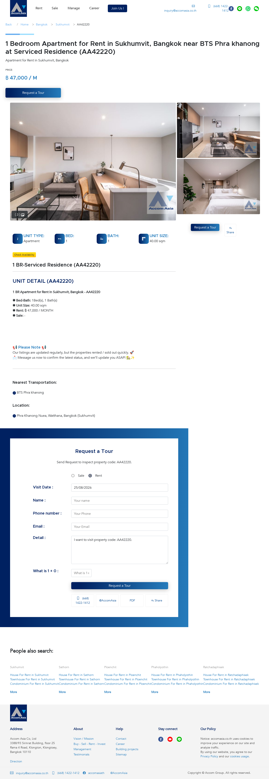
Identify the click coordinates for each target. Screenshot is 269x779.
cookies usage (239, 756)
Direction (16, 761)
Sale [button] (55, 8)
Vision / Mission (84, 739)
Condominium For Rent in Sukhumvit (34, 684)
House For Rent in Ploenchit (122, 675)
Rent (98, 475)
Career (94, 8)
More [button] (13, 692)
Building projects (127, 749)
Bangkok (41, 25)
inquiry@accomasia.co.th (180, 11)
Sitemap (121, 754)
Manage (74, 8)
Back (8, 25)
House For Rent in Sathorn (76, 675)
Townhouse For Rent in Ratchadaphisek (229, 679)
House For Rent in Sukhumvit (29, 675)
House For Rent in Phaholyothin (172, 675)
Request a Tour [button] (33, 92)
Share (158, 600)
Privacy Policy (209, 756)
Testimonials (81, 754)
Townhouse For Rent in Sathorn (79, 679)
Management (82, 749)
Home (24, 25)
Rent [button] (39, 8)
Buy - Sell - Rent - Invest (89, 744)
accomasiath (95, 773)
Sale (81, 475)
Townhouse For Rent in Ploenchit (125, 679)
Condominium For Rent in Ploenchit (127, 684)
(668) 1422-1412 (220, 8)
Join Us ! (117, 8)
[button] (18, 8)
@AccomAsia (107, 600)
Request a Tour (120, 585)
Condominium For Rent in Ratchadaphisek (231, 684)
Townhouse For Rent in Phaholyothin (175, 679)
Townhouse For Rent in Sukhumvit (32, 679)
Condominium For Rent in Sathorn (81, 684)
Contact (121, 739)
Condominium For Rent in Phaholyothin (177, 684)
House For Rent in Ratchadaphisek (226, 675)
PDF (132, 600)
